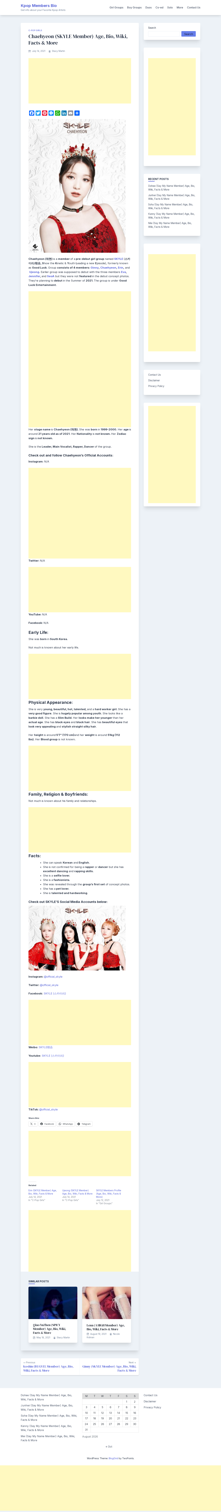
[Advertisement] (79, 81)
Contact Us (193, 7)
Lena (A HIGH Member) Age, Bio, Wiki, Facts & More (106, 1327)
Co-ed (159, 7)
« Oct (109, 1446)
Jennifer (34, 276)
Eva (123, 272)
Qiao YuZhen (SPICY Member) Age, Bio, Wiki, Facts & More (49, 1329)
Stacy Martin (58, 51)
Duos (148, 7)
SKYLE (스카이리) (55, 993)
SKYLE (118, 258)
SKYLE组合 (46, 1047)
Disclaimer (154, 380)
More (180, 7)
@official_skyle (53, 976)
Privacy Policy (156, 386)
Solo (170, 7)
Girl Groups (116, 7)
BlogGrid (113, 1458)
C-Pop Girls (35, 30)
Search (152, 27)
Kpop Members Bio (39, 5)
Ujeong (34, 272)
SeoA (50, 276)
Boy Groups (134, 7)
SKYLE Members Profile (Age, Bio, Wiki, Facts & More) (108, 1193)
